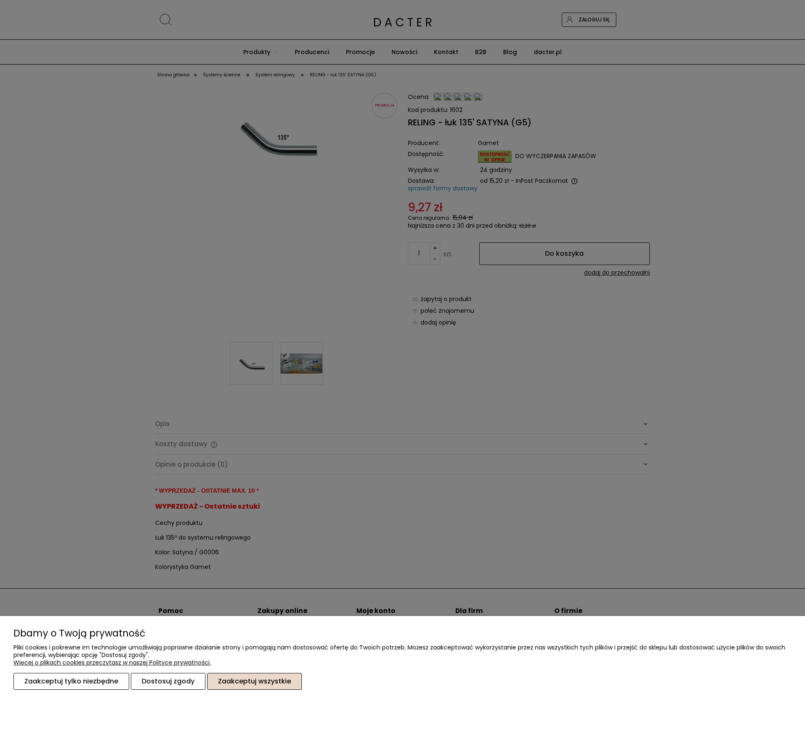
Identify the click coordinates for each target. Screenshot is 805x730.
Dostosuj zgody (168, 681)
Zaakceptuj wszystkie (254, 681)
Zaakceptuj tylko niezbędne (71, 681)
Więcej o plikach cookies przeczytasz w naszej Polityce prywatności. (112, 662)
